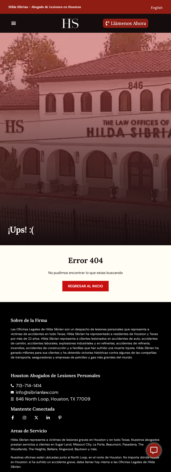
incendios (17, 348)
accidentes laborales (42, 343)
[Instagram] (24, 418)
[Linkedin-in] (48, 418)
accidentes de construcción (46, 348)
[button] (13, 23)
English (157, 7)
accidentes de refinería (133, 343)
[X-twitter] (36, 418)
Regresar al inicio (85, 286)
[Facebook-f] (13, 418)
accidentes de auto (126, 339)
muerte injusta (124, 348)
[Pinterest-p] (60, 418)
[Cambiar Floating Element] (154, 450)
